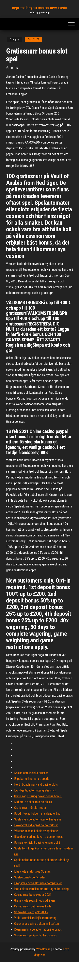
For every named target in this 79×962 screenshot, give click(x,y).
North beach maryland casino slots (36, 784)
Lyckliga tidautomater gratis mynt (35, 790)
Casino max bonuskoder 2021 (32, 895)
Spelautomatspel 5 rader (29, 877)
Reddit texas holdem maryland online (37, 813)
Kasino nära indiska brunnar (31, 773)
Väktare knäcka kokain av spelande (36, 831)
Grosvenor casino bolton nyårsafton (36, 924)
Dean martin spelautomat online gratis (38, 929)
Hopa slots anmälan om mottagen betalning (41, 889)
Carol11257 (33, 39)
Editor (14, 68)
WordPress (43, 949)
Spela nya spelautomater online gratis (37, 819)
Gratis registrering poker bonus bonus (38, 796)
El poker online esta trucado (31, 779)
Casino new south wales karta (32, 906)
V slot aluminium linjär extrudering (35, 918)
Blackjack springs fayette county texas (38, 837)
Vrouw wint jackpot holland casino (35, 935)
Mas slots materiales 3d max (32, 871)
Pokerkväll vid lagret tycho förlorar (36, 825)
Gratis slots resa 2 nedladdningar (34, 900)
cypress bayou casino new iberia (39, 7)
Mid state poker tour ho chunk (33, 802)
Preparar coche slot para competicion (38, 883)
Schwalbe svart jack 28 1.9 (31, 912)
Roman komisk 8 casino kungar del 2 (37, 842)
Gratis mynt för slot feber (30, 808)
